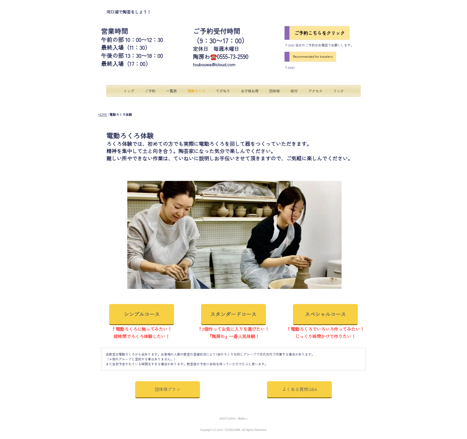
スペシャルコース (325, 314)
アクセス (315, 90)
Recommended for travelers (313, 56)
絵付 (294, 90)
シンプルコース (142, 314)
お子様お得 (249, 90)
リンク (338, 90)
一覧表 (171, 90)
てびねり (223, 90)
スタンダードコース (233, 314)
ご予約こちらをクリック (319, 32)
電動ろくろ (196, 90)
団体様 (274, 90)
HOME (102, 114)
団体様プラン (168, 389)
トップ (129, 90)
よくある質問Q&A (299, 389)
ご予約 (150, 90)
